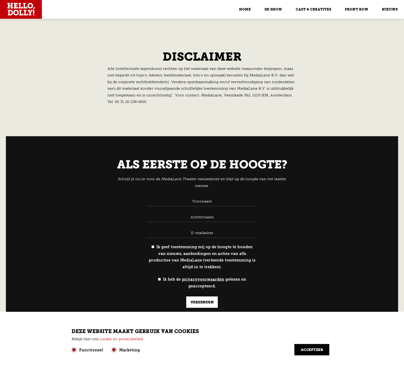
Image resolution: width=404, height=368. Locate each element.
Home (245, 9)
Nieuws (390, 9)
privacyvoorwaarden (203, 279)
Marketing (129, 350)
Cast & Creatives (313, 9)
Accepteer (312, 350)
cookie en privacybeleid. (122, 339)
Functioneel (91, 350)
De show (273, 9)
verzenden (202, 302)
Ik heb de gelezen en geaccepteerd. (204, 282)
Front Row (356, 9)
